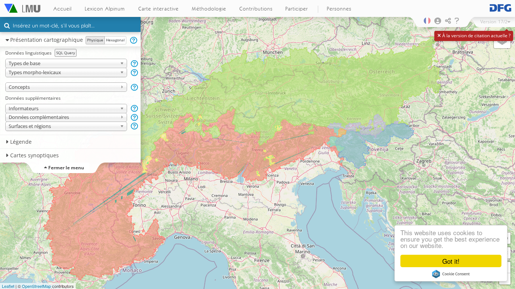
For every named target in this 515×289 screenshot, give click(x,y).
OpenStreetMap (36, 286)
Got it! (451, 261)
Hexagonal (115, 40)
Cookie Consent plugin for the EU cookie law (451, 274)
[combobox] (70, 26)
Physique (95, 40)
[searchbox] (71, 26)
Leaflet (8, 286)
